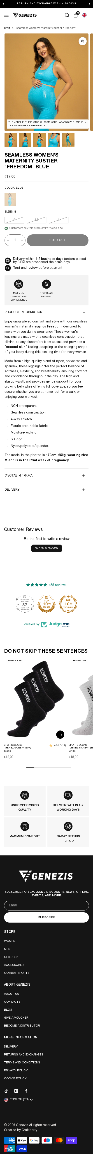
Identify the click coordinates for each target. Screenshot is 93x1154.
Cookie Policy (15, 1078)
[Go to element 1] (11, 140)
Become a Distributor (22, 1026)
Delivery (11, 1046)
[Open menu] (6, 15)
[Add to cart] (60, 734)
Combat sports (16, 973)
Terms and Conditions (22, 1062)
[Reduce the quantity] (8, 240)
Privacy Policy (16, 1070)
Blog (8, 1010)
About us (11, 994)
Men (7, 949)
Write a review (46, 548)
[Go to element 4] (54, 140)
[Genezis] (25, 15)
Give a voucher (16, 1018)
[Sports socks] (35, 699)
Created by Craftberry (20, 1130)
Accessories (14, 965)
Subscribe (46, 917)
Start (7, 28)
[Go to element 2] (25, 140)
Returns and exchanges (23, 1054)
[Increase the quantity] (22, 240)
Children (11, 957)
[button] (84, 15)
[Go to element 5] (68, 140)
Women (9, 941)
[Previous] (7, 4)
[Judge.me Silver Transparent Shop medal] (46, 604)
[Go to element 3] (39, 140)
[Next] (90, 4)
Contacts (12, 1002)
